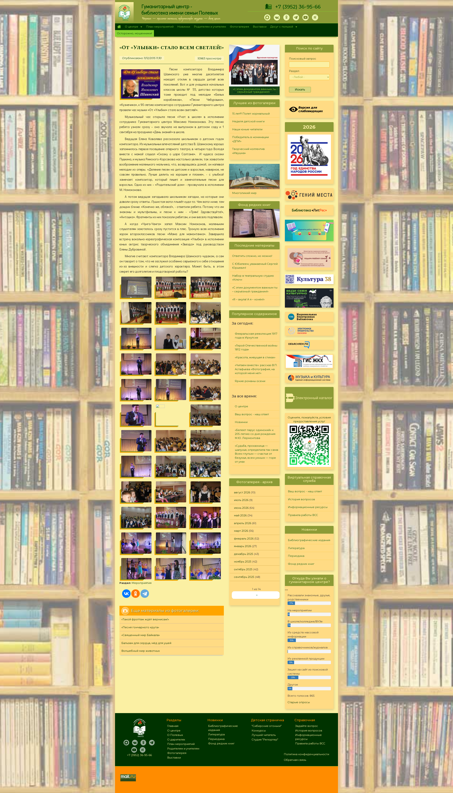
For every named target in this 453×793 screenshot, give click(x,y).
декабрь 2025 (243, 554)
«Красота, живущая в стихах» (255, 357)
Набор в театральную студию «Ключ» (253, 277)
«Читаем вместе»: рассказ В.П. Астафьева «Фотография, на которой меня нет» (256, 369)
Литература (296, 548)
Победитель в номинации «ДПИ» (250, 139)
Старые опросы (299, 702)
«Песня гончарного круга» (140, 627)
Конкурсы (259, 730)
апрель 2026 (242, 523)
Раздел (294, 71)
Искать (300, 89)
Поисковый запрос (302, 58)
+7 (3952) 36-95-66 (298, 7)
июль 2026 (241, 500)
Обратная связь (295, 760)
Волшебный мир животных (140, 650)
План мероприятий (160, 26)
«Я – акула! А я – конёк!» (254, 92)
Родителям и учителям (210, 26)
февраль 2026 (244, 538)
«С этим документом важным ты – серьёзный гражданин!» (254, 289)
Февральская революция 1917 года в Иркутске (256, 335)
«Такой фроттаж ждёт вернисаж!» (145, 619)
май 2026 (240, 515)
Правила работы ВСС (303, 515)
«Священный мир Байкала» (140, 635)
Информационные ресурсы (308, 507)
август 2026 (242, 492)
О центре (130, 27)
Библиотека (309, 210)
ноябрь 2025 (242, 561)
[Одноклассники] (135, 593)
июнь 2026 (241, 507)
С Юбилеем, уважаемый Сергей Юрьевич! (255, 266)
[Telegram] (145, 593)
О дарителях (176, 739)
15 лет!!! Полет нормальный (251, 113)
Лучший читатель (264, 735)
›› (256, 595)
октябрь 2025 (243, 569)
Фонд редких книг (301, 563)
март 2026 (241, 530)
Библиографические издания (309, 540)
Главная (119, 26)
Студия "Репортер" (265, 739)
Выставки (259, 26)
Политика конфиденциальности (306, 754)
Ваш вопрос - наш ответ (252, 414)
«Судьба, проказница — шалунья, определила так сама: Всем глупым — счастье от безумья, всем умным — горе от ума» (257, 453)
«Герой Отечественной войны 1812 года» (256, 347)
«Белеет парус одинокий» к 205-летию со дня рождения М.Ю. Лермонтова (255, 434)
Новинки (183, 26)
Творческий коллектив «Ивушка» (248, 151)
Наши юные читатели (247, 129)
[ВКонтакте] (126, 593)
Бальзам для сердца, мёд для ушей (146, 643)
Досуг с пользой (280, 27)
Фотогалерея (239, 26)
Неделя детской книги (248, 121)
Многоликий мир (244, 193)
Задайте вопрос (306, 726)
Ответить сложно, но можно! (252, 256)
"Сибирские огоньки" (267, 726)
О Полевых (175, 735)
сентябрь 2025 (244, 577)
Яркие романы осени (250, 381)
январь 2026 (242, 546)
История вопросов (301, 499)
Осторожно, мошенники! (134, 33)
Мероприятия (141, 583)
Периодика (296, 556)
